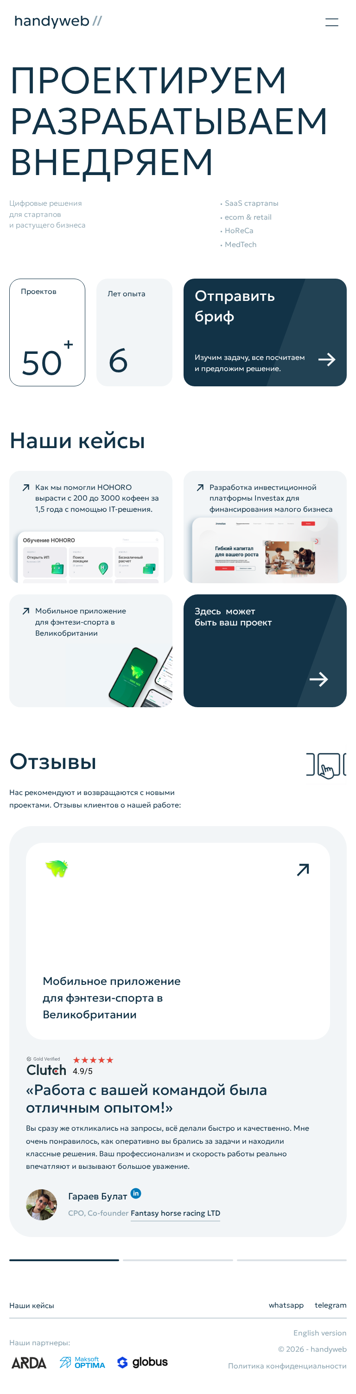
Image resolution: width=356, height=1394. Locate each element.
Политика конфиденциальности (287, 1365)
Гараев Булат (97, 1196)
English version (320, 1332)
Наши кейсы (31, 1305)
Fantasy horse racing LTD (175, 1213)
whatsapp (286, 1304)
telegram (331, 1304)
